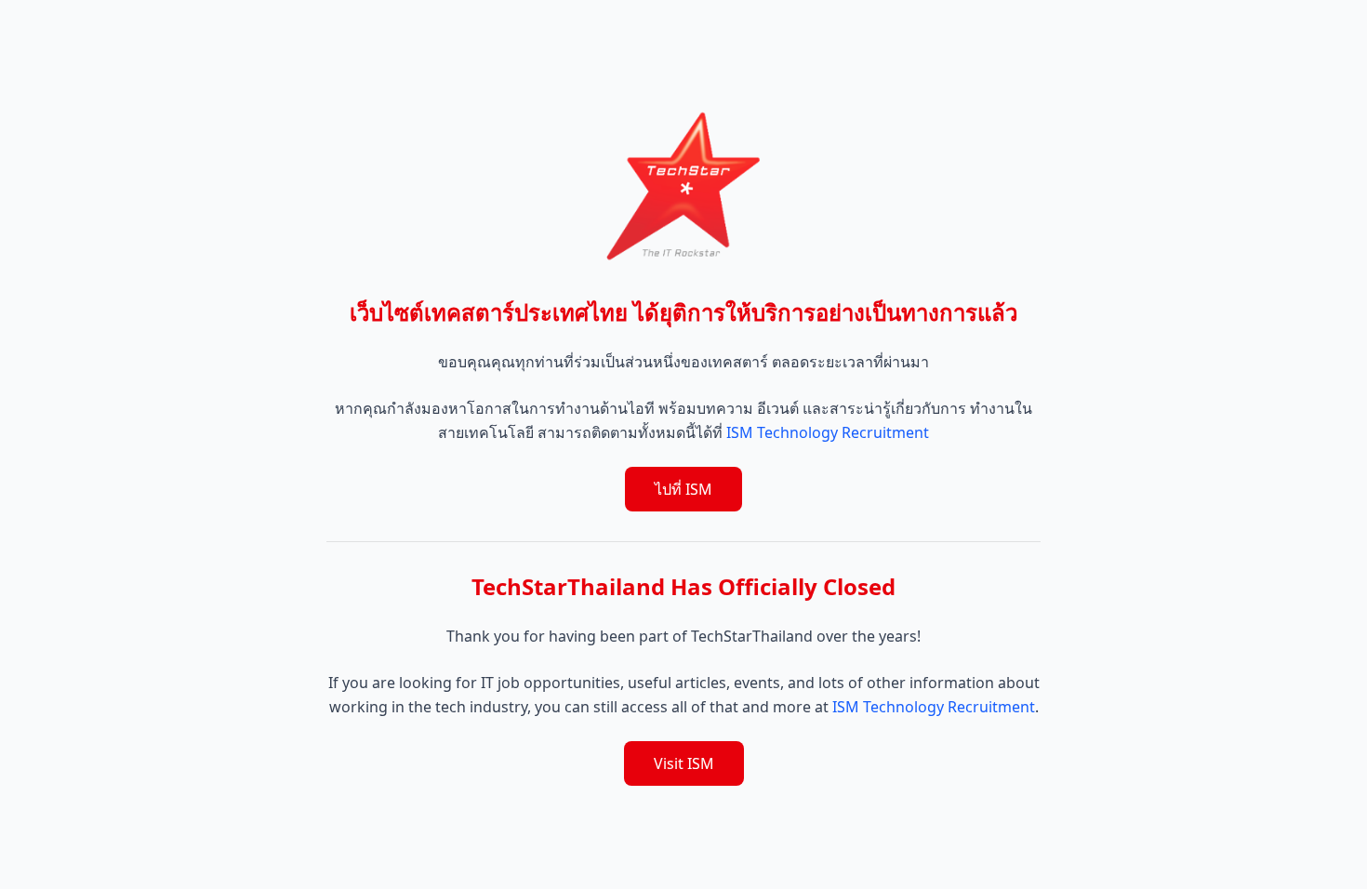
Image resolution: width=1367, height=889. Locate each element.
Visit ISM (684, 763)
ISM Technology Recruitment (827, 432)
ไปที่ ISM (683, 489)
